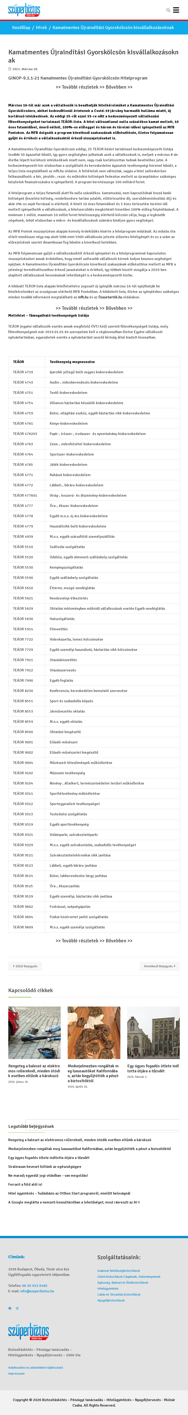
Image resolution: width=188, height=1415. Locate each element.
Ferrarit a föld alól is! (25, 1184)
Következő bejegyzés (158, 966)
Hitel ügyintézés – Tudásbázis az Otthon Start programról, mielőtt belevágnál (69, 1193)
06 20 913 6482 (34, 1285)
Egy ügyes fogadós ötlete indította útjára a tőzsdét (153, 1068)
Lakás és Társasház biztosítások (119, 1294)
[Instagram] (17, 1309)
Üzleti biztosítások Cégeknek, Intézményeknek (128, 1277)
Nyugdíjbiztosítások (111, 1300)
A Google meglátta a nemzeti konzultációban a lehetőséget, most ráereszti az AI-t (74, 1202)
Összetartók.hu (110, 297)
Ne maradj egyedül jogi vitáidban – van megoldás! (48, 1175)
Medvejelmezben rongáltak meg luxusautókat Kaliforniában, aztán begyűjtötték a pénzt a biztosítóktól (93, 1073)
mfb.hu (82, 297)
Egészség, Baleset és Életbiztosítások (122, 1283)
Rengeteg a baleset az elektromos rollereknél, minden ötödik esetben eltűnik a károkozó (34, 1071)
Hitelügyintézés (108, 1288)
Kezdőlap (21, 27)
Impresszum (16, 1373)
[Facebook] (9, 1309)
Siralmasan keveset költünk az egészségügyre (44, 1166)
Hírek (41, 27)
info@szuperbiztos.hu (37, 1291)
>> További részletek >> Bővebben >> (94, 87)
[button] (168, 10)
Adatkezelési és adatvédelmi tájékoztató (35, 1368)
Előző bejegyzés (26, 966)
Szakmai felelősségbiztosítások (118, 1271)
